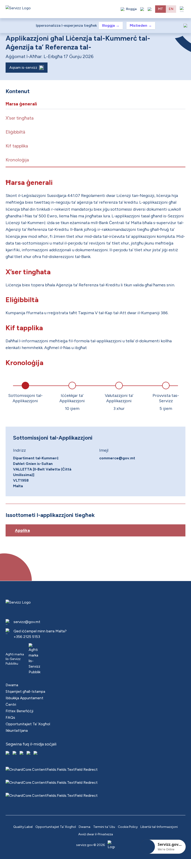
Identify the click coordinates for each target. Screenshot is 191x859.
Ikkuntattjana (17, 730)
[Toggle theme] (142, 9)
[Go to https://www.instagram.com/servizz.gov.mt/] (15, 753)
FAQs (10, 717)
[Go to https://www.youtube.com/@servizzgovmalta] (29, 753)
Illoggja (110, 25)
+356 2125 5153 (27, 636)
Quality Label (23, 827)
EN (171, 9)
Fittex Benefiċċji (19, 711)
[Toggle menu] (182, 9)
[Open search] (149, 9)
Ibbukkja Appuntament (24, 698)
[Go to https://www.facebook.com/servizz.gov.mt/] (8, 753)
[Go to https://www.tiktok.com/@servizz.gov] (22, 753)
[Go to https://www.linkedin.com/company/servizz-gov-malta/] (36, 753)
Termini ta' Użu (104, 827)
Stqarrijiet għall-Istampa (25, 691)
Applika (22, 530)
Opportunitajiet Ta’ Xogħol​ (28, 724)
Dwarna (12, 685)
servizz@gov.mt (27, 622)
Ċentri (11, 704)
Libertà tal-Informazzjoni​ (159, 827)
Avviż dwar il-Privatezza (95, 834)
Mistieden (141, 25)
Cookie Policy (128, 827)
